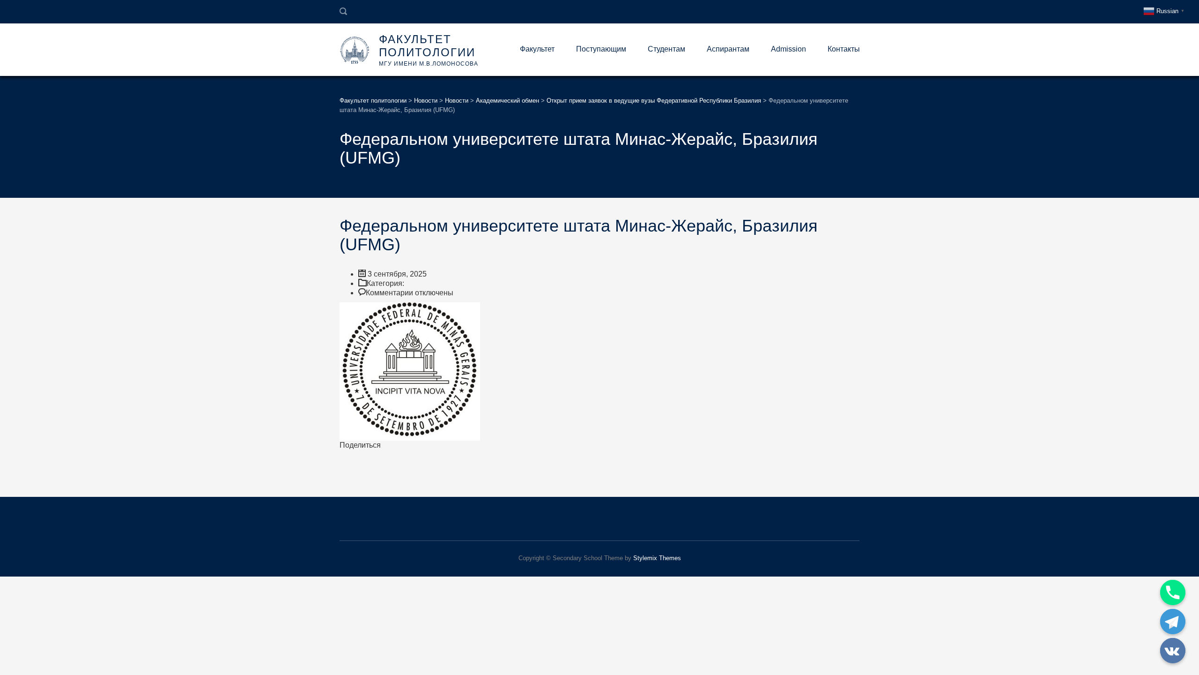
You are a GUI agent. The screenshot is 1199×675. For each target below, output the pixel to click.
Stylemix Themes (657, 558)
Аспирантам (728, 49)
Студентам (666, 49)
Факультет (537, 49)
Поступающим (601, 49)
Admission (788, 49)
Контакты (844, 49)
